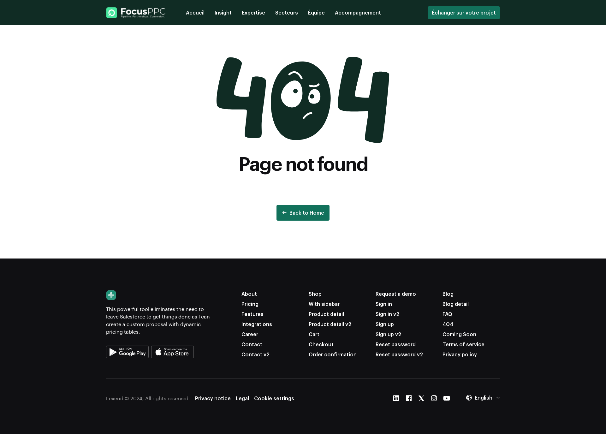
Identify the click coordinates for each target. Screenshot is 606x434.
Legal (242, 398)
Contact (251, 344)
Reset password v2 (399, 354)
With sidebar (324, 304)
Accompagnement (358, 12)
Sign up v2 (388, 334)
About (249, 294)
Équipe (316, 12)
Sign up (385, 324)
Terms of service (463, 344)
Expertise (253, 12)
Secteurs (286, 12)
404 (448, 324)
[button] (483, 397)
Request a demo (396, 294)
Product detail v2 (330, 324)
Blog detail (456, 304)
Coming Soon (459, 334)
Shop (315, 294)
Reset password (396, 344)
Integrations (256, 324)
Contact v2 (255, 354)
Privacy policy (460, 354)
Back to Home (306, 213)
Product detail (326, 314)
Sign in (384, 304)
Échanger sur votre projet (464, 12)
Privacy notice (213, 398)
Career (249, 334)
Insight (223, 12)
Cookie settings (274, 398)
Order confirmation (333, 354)
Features (252, 314)
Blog (448, 294)
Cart (314, 334)
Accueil (195, 12)
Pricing (249, 304)
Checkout (321, 344)
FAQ (447, 314)
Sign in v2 (387, 314)
